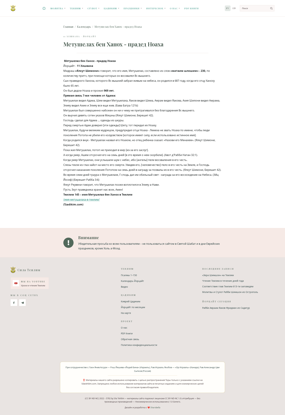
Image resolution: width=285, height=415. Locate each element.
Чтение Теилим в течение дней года (223, 280)
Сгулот (92, 8)
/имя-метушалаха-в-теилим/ (81, 199)
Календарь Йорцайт (132, 280)
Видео (124, 286)
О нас (174, 8)
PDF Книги (191, 8)
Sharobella (155, 407)
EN (234, 8)
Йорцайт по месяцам (133, 307)
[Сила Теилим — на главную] (13, 8)
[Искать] (271, 8)
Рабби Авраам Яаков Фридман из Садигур (226, 307)
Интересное (154, 8)
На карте (126, 313)
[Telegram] (22, 302)
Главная (68, 26)
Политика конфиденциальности (139, 345)
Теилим (75, 8)
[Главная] (44, 8)
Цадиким (110, 8)
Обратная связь (130, 339)
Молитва (56, 8)
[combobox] (257, 8)
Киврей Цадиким (130, 301)
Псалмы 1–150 (129, 275)
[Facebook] (14, 302)
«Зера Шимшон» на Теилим (218, 275)
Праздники (132, 8)
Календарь (84, 26)
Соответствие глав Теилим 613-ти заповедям (227, 286)
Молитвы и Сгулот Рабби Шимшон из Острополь (230, 292)
